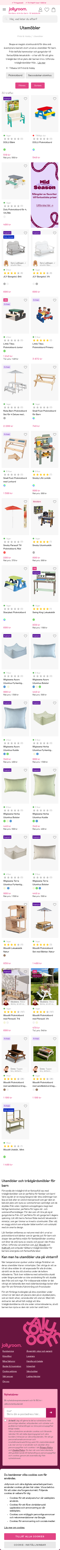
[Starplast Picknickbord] (4, 619)
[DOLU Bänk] (4, 149)
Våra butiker (32, 1371)
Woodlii (43, 1244)
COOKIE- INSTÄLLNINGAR (30, 1545)
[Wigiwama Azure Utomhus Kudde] (4, 754)
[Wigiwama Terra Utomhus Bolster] (37, 687)
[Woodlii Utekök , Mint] (4, 1157)
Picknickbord (15, 75)
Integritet (30, 1366)
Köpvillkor (7, 1356)
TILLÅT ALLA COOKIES (30, 1536)
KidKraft (6, 1247)
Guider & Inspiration (11, 1366)
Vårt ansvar (7, 1376)
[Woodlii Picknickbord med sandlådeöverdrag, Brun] (4, 1090)
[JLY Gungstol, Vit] (7, 284)
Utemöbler (38, 36)
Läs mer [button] (42, 62)
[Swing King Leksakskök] (33, 619)
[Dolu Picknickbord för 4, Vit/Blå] (4, 216)
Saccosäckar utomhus (40, 75)
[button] (4, 9)
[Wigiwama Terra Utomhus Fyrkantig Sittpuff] (8, 687)
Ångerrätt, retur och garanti (39, 1351)
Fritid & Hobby (24, 36)
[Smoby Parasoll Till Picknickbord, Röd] (4, 552)
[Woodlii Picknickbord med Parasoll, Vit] (7, 1022)
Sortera (37, 85)
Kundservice (8, 1351)
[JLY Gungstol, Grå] (4, 284)
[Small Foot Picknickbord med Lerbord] (4, 485)
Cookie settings (9, 1371)
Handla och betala (34, 1361)
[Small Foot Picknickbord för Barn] (33, 418)
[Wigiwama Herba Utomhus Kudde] (7, 754)
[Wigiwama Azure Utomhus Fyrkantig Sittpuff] (4, 687)
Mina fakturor (8, 1361)
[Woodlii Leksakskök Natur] (4, 955)
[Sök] (6, 19)
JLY (36, 1244)
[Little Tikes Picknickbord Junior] (4, 351)
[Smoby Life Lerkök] (33, 485)
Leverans (30, 1356)
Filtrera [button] (22, 85)
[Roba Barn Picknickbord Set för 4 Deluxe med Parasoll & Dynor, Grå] (4, 418)
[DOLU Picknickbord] (33, 149)
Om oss (5, 1381)
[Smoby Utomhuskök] (33, 552)
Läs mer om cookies (14, 1527)
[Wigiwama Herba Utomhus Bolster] (40, 687)
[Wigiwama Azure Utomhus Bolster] (33, 687)
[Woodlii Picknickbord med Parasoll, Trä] (4, 1022)
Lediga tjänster (33, 1376)
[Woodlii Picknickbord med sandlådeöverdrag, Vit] (7, 1090)
